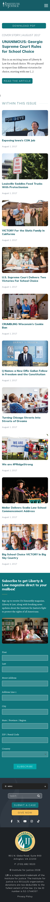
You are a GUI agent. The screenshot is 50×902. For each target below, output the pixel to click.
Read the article (17, 80)
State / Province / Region (14, 720)
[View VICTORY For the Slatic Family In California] (25, 213)
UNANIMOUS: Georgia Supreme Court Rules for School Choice (22, 46)
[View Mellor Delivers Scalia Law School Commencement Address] (25, 490)
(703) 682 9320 (26, 864)
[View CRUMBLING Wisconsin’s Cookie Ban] (25, 307)
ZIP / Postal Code (10, 734)
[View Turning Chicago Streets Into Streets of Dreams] (25, 400)
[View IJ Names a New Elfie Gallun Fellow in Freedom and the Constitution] (25, 353)
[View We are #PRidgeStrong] (25, 447)
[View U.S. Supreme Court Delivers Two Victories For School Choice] (25, 260)
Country (6, 748)
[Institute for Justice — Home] (11, 5)
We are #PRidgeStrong (17, 464)
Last (4, 663)
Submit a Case (25, 805)
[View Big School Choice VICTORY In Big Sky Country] (25, 537)
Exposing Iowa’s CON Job (18, 140)
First (4, 652)
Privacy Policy (25, 896)
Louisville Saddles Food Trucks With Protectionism (22, 185)
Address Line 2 (9, 692)
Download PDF (24, 25)
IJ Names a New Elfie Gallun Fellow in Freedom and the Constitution (24, 372)
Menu (10, 786)
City (4, 706)
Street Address (9, 677)
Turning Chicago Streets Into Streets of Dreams (21, 419)
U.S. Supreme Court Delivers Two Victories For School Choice (24, 279)
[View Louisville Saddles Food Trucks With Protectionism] (25, 166)
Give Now (25, 812)
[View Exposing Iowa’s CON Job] (25, 123)
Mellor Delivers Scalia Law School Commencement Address (24, 509)
